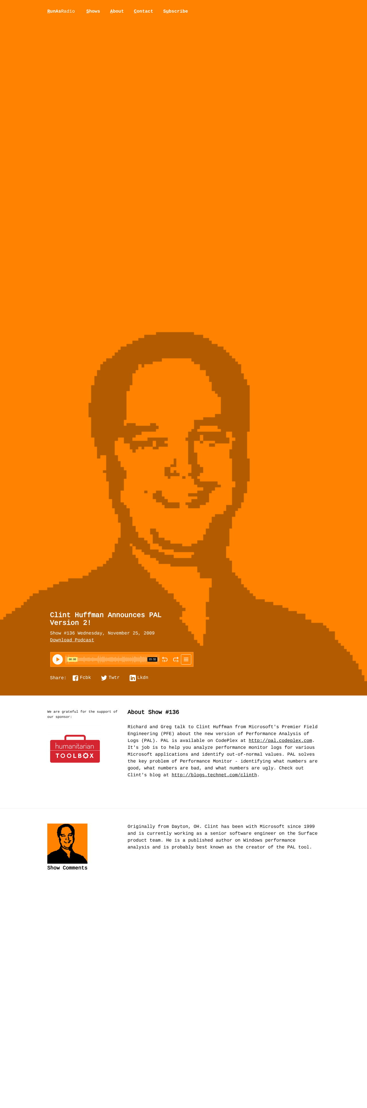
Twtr (114, 678)
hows (93, 11)
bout (117, 11)
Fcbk (85, 678)
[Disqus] (183, 971)
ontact (143, 11)
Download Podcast (72, 640)
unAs (61, 11)
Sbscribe (175, 11)
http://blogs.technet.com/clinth (214, 775)
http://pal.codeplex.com (280, 741)
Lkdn (142, 678)
